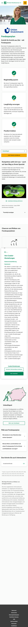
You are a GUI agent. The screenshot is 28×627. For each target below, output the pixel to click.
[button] (14, 212)
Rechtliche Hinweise (14, 617)
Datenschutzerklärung (10, 261)
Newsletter (14, 623)
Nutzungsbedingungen (14, 615)
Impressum (14, 610)
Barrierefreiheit (14, 621)
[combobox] (14, 151)
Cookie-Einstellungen (14, 366)
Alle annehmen (14, 373)
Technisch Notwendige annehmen (14, 369)
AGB (14, 619)
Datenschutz (14, 612)
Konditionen (14, 625)
